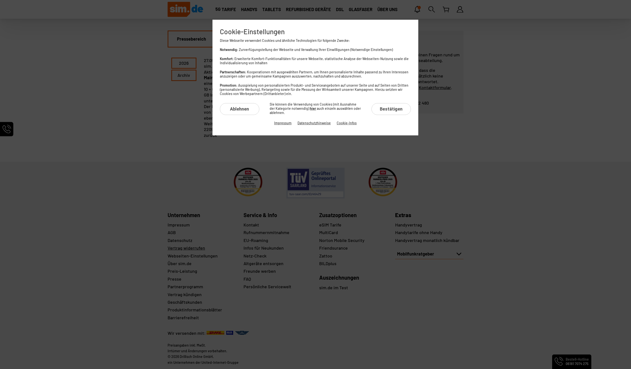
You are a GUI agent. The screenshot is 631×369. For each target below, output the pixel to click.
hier (313, 108)
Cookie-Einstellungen (252, 31)
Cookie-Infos (347, 123)
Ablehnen (239, 109)
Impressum (283, 123)
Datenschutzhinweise (314, 123)
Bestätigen (391, 109)
